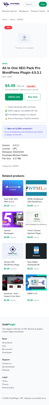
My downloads (8, 367)
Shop (12, 19)
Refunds (5, 370)
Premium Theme (38, 11)
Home (4, 19)
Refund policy (8, 387)
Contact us (6, 363)
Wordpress (23, 11)
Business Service (9, 11)
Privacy (5, 384)
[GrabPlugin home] (11, 4)
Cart (43, 4)
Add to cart (14, 97)
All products (7, 342)
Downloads (7, 352)
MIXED (20, 19)
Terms (4, 381)
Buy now (32, 97)
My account (7, 349)
